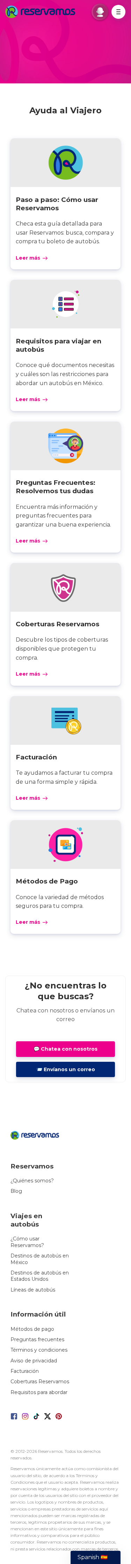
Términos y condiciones (38, 1350)
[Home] (42, 12)
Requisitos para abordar (38, 1392)
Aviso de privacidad (33, 1361)
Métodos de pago (32, 1329)
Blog (16, 1191)
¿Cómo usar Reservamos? (27, 1242)
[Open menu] (118, 11)
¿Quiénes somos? (32, 1181)
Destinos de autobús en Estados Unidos (39, 1276)
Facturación (24, 1371)
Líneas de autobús (32, 1290)
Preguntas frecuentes (37, 1339)
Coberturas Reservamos (39, 1381)
